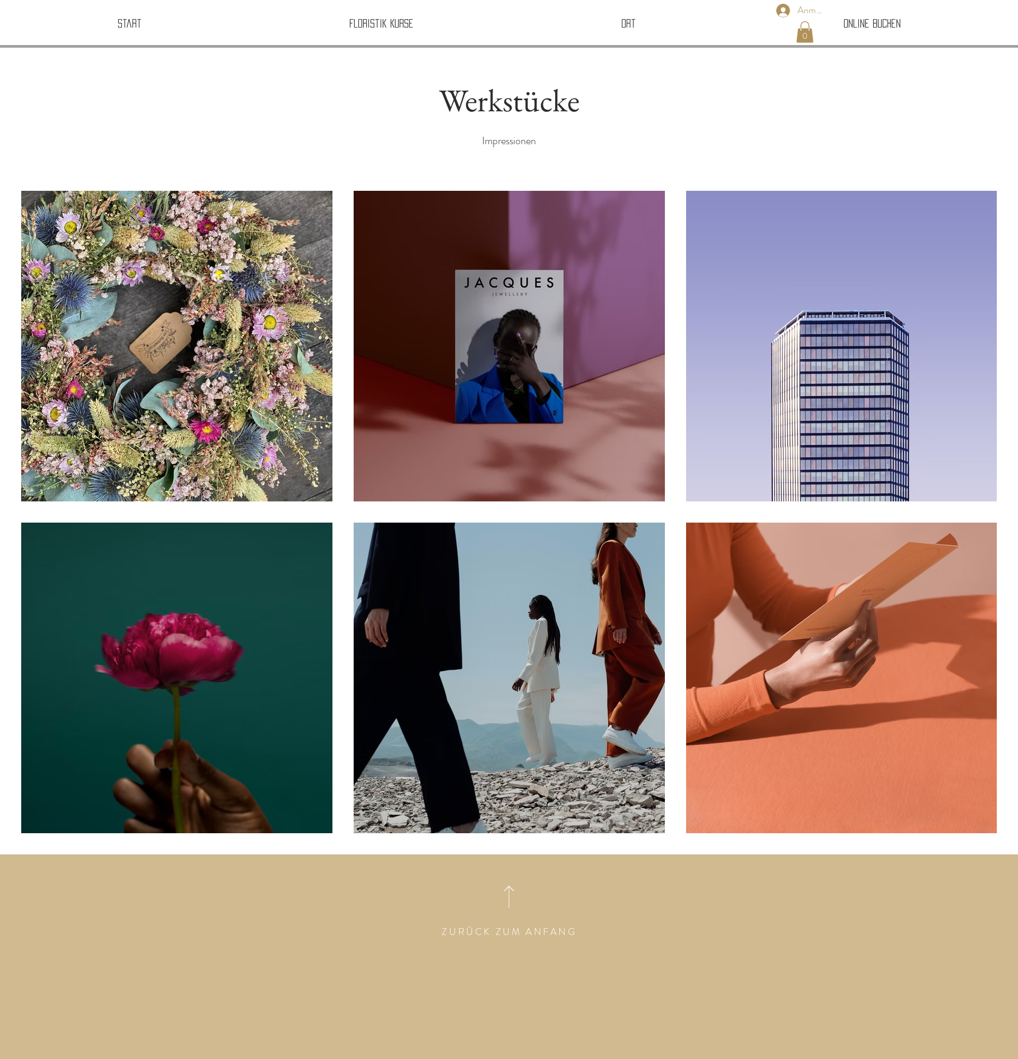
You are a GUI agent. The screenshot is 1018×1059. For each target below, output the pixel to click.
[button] (805, 32)
